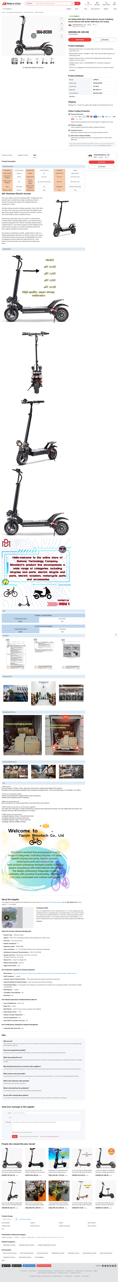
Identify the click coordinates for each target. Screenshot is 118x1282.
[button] (72, 3)
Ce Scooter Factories (42, 1253)
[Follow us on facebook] (103, 1265)
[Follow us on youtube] (110, 1265)
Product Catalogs (26, 1219)
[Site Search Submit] (77, 3)
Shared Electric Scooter (9, 1245)
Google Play (17, 1265)
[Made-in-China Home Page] (11, 3)
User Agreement (68, 1276)
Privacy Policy (85, 1276)
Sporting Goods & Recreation (14, 12)
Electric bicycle (91, 1223)
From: (9, 1113)
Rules (115, 9)
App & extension (95, 9)
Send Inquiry (80, 39)
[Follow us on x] (105, 1265)
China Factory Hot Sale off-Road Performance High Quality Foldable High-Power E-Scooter (34, 1204)
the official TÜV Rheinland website (52, 902)
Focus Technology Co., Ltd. (47, 1276)
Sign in (114, 4)
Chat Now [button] (106, 40)
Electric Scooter (39, 12)
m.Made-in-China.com (63, 1272)
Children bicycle (6, 1226)
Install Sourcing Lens (44, 1265)
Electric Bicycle (22, 973)
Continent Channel (79, 1271)
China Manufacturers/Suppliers (45, 1271)
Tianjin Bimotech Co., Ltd (79, 24)
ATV (3, 1229)
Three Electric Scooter (73, 1253)
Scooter (32, 1223)
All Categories (7, 9)
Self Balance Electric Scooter (26, 1245)
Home (3, 12)
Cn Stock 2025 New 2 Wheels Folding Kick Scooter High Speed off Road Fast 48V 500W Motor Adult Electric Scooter (12, 1172)
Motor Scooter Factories (26, 1253)
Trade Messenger (29, 1265)
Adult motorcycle (34, 1226)
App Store (6, 1265)
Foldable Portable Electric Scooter (47, 1245)
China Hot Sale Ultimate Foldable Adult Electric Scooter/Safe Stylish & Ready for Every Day (12, 1204)
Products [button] (29, 3)
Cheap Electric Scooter (9, 1257)
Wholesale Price (69, 1271)
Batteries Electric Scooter (89, 1253)
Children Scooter (71, 973)
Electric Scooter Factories (10, 1253)
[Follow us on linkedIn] (115, 1265)
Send (14, 1136)
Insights (95, 1271)
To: (10, 1117)
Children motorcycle (64, 1226)
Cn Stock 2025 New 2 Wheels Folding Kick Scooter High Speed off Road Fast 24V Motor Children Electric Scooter (82, 1204)
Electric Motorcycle (38, 973)
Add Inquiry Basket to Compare (34, 67)
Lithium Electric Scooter (25, 1257)
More (3, 1260)
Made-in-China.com (51, 1272)
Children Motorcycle (60, 973)
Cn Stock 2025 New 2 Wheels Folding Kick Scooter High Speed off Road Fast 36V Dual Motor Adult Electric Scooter (82, 1172)
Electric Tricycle (92, 1226)
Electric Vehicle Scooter (106, 1253)
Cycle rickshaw (6, 1223)
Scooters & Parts (28, 12)
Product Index (88, 1271)
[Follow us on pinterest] (113, 1265)
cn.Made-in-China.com (75, 1272)
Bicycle (15, 973)
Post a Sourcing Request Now (50, 1136)
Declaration (77, 1276)
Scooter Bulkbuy (39, 1257)
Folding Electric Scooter (58, 1253)
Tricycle (30, 973)
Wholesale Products (59, 1271)
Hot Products (24, 1271)
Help (85, 9)
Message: (8, 1122)
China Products (32, 1271)
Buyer (76, 9)
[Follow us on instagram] (108, 1265)
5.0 (96, 157)
